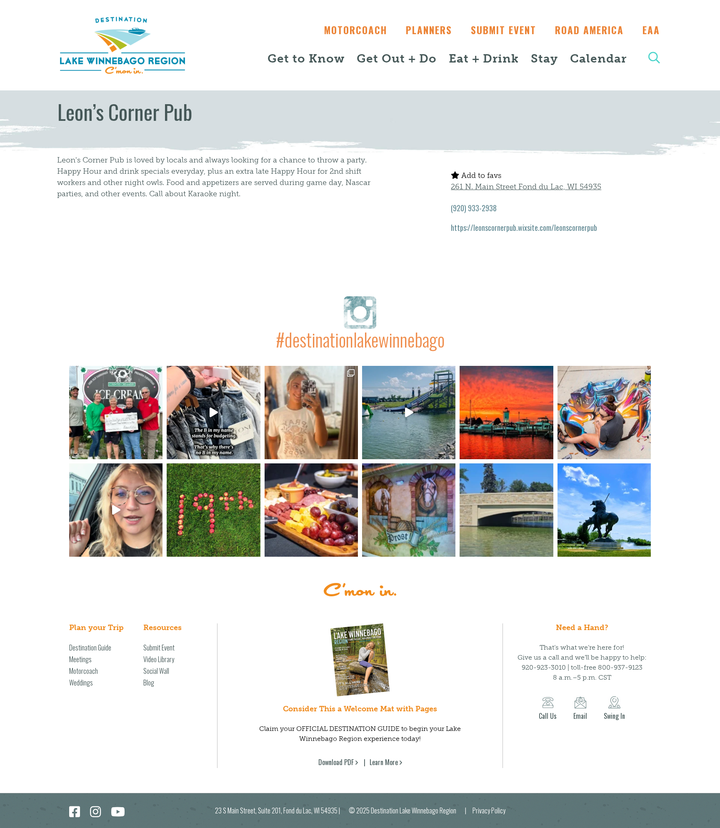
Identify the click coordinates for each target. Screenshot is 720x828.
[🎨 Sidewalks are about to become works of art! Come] (604, 412)
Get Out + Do (397, 58)
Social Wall (156, 671)
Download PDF (336, 762)
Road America (589, 30)
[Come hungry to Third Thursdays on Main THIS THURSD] (115, 510)
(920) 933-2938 (474, 208)
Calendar (598, 58)
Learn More (384, 762)
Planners (429, 30)
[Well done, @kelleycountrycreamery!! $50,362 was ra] (115, 412)
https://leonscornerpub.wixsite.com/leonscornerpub (524, 227)
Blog (148, 683)
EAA (651, 30)
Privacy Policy (488, 810)
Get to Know (306, 58)
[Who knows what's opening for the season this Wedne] (213, 510)
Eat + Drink (484, 58)
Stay (544, 58)
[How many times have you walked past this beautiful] (408, 510)
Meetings (80, 659)
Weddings (81, 683)
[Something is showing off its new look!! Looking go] (506, 510)
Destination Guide (90, 648)
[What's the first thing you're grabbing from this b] (311, 510)
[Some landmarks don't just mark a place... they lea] (604, 510)
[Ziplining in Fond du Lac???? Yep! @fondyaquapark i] (408, 412)
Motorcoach (355, 30)
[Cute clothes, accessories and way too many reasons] (213, 412)
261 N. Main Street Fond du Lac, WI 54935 (526, 186)
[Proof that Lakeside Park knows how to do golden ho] (506, 412)
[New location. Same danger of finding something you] (311, 412)
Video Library (158, 659)
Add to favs (480, 175)
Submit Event (503, 30)
